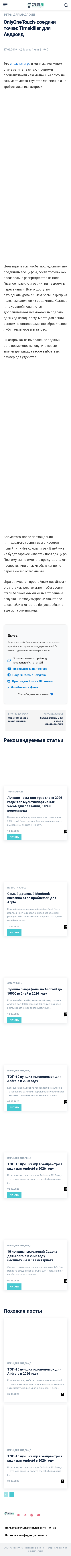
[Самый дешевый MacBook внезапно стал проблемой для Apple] (35, 863)
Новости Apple (16, 888)
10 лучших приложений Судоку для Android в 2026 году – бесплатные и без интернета (32, 1256)
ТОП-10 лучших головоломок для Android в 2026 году (34, 1371)
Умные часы (15, 792)
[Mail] (18, 1515)
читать (14, 837)
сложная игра (20, 63)
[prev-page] (6, 1494)
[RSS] (25, 1515)
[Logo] (35, 5)
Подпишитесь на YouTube (30, 668)
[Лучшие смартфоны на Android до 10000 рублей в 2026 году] (35, 958)
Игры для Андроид (19, 14)
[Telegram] (31, 1515)
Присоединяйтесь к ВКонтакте (32, 681)
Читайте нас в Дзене (24, 687)
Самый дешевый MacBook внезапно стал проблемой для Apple (31, 898)
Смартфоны (15, 983)
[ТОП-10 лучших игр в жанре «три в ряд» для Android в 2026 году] (35, 1133)
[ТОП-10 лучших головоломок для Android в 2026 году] (35, 1046)
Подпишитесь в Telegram (29, 675)
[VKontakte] (38, 1515)
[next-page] (11, 1494)
